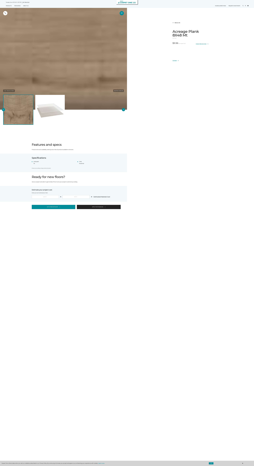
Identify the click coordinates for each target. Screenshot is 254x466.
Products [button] (9, 5)
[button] (243, 5)
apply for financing (97, 206)
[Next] (123, 109)
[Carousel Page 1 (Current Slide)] (18, 110)
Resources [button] (17, 5)
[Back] (3, 109)
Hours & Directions (220, 5)
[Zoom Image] (5, 13)
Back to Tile (177, 22)
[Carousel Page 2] (50, 110)
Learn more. (101, 463)
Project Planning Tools (201, 43)
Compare (175, 60)
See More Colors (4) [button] (118, 90)
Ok (211, 463)
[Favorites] (245, 5)
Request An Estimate (234, 5)
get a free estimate (52, 206)
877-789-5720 (26, 2)
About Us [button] (25, 5)
